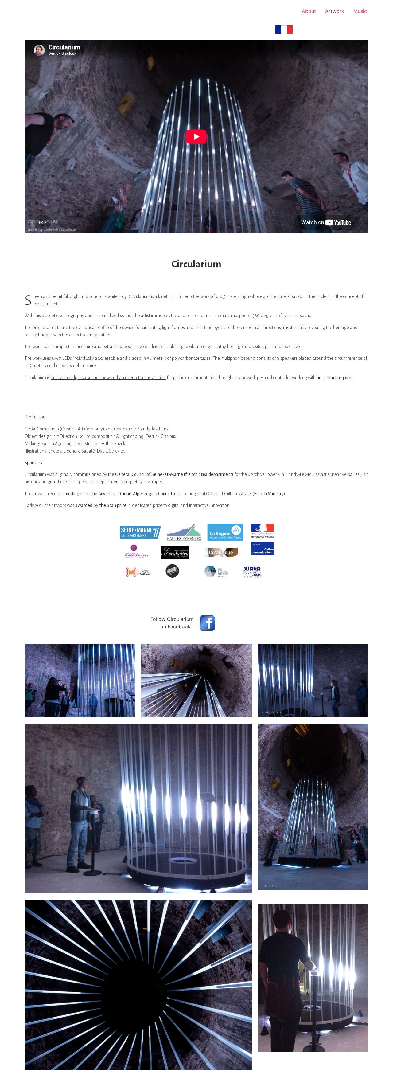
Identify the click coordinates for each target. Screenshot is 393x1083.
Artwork (334, 11)
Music (360, 11)
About (309, 11)
